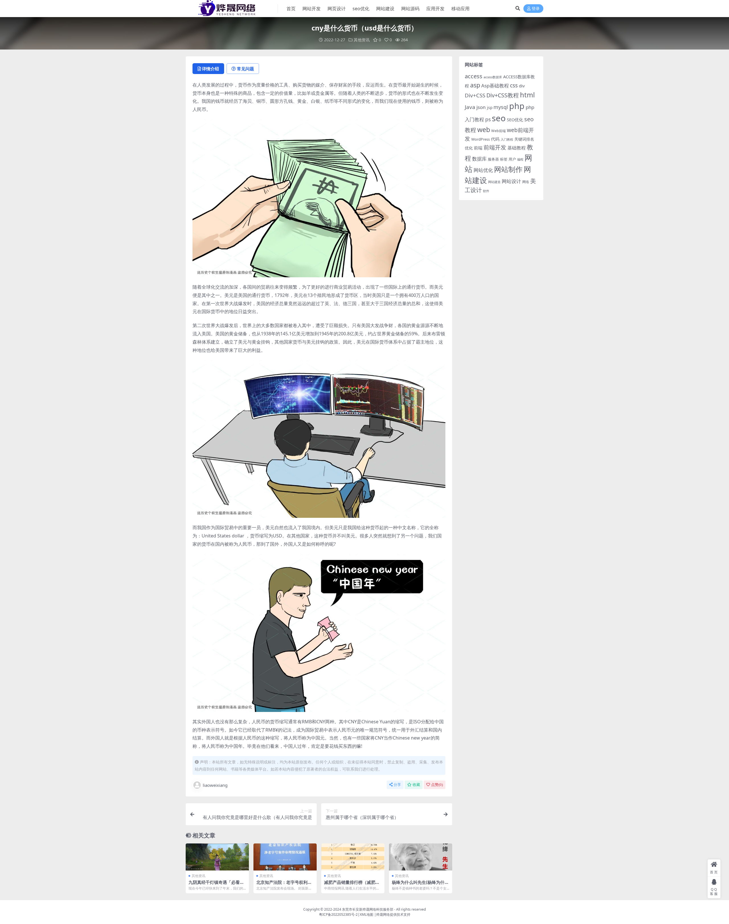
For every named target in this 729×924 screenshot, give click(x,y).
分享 (397, 785)
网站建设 (385, 8)
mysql (500, 107)
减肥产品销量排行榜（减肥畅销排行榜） (352, 884)
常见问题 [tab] (245, 68)
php (517, 105)
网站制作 (508, 169)
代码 (495, 139)
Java (470, 107)
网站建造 (494, 182)
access (473, 76)
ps (488, 119)
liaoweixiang (215, 785)
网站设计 (511, 181)
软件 (486, 191)
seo (499, 118)
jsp (489, 107)
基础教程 (516, 148)
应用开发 (435, 8)
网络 (525, 181)
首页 (291, 8)
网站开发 (311, 8)
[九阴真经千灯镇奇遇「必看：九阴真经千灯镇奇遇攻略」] (217, 856)
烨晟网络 (383, 914)
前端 (478, 148)
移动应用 (460, 8)
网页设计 (336, 8)
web (483, 129)
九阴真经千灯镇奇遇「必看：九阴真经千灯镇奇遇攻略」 (216, 884)
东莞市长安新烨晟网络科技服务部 (367, 909)
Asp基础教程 (495, 85)
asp (475, 85)
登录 (536, 9)
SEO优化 (515, 119)
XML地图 (366, 914)
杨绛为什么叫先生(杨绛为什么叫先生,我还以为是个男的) (420, 884)
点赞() (437, 785)
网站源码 (410, 8)
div (522, 86)
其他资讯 (362, 39)
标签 (503, 159)
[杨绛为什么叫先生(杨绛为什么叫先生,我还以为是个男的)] (420, 856)
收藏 (416, 785)
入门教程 (507, 139)
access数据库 (493, 77)
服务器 (493, 159)
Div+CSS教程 (502, 95)
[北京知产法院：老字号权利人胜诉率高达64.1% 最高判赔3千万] (285, 856)
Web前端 (498, 130)
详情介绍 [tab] (210, 68)
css (514, 85)
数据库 (479, 158)
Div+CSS (475, 95)
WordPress (480, 139)
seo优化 (361, 8)
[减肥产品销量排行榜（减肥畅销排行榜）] (352, 856)
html (527, 94)
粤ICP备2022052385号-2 (338, 914)
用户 (512, 159)
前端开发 (495, 147)
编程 (520, 159)
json (481, 107)
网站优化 (483, 170)
